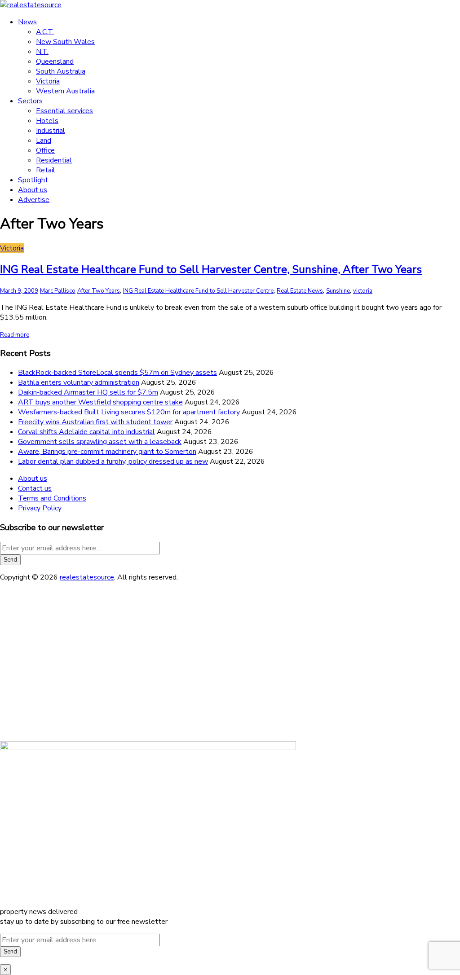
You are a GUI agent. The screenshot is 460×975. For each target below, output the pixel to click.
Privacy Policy (40, 508)
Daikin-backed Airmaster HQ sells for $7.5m (88, 392)
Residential (54, 160)
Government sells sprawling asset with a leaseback (99, 442)
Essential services (64, 111)
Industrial (50, 131)
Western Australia (65, 91)
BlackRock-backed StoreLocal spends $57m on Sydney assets (117, 373)
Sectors (30, 101)
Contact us (35, 488)
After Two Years (98, 291)
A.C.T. (45, 32)
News (27, 22)
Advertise (33, 200)
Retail (45, 170)
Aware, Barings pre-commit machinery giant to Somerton (107, 452)
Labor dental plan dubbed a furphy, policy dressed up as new (113, 461)
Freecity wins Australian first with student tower (95, 422)
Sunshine (338, 291)
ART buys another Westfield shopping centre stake (100, 402)
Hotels (47, 121)
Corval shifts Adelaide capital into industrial (86, 432)
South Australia (60, 71)
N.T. (42, 52)
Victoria (48, 81)
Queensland (55, 61)
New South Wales (65, 42)
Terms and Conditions (52, 498)
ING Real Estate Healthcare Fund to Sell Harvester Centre (198, 291)
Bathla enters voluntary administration (78, 382)
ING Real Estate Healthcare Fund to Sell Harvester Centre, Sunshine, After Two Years (211, 269)
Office (45, 150)
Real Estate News (300, 291)
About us (32, 190)
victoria (362, 291)
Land (43, 140)
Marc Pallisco (57, 291)
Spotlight (33, 180)
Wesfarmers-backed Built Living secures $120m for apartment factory (129, 412)
